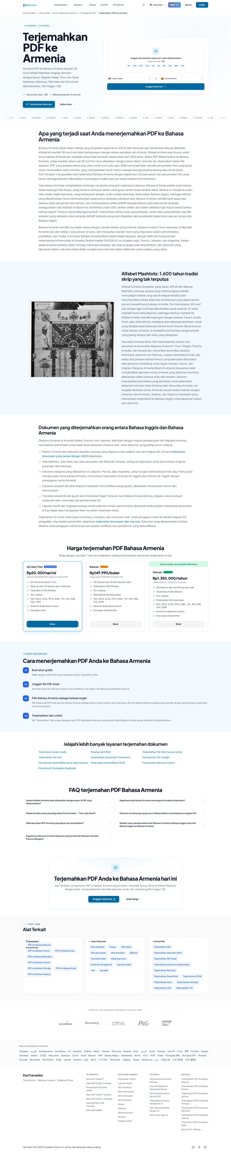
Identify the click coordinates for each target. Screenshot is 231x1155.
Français (161, 1051)
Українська (147, 1059)
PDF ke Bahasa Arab (64, 950)
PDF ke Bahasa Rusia (66, 968)
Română (202, 1055)
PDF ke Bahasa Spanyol (39, 945)
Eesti (135, 1051)
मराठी (100, 1055)
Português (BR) (173, 1055)
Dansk (96, 1051)
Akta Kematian (125, 1100)
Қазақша (65, 1055)
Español (127, 1051)
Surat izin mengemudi (101, 964)
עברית (179, 1051)
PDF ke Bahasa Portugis (39, 968)
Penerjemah (61, 5)
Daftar (202, 5)
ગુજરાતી (170, 1051)
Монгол (92, 1055)
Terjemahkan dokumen (40, 104)
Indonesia (23, 1055)
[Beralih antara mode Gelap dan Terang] (144, 5)
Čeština (87, 1051)
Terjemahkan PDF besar (165, 958)
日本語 (43, 1055)
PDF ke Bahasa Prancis (39, 950)
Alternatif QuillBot (94, 1110)
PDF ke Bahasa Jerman (39, 962)
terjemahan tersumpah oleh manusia (118, 521)
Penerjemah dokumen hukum (158, 762)
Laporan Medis (125, 1083)
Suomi (152, 1051)
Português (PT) (189, 1055)
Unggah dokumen (102, 899)
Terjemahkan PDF (162, 947)
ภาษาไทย (103, 1059)
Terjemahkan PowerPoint (166, 976)
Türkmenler (115, 1059)
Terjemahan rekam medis (52, 752)
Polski (160, 1055)
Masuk (188, 5)
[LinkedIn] (193, 1147)
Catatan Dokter (125, 1121)
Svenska (77, 1059)
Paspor (112, 947)
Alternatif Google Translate (98, 1083)
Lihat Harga (132, 899)
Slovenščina (48, 1059)
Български (60, 1051)
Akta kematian (118, 953)
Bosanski (77, 1051)
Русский (23, 1059)
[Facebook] (199, 1147)
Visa (93, 970)
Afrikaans (23, 1051)
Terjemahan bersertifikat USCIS (107, 762)
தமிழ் (86, 1059)
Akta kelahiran (97, 947)
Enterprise (118, 4)
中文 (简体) (178, 1059)
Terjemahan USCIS (126, 1079)
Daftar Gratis (66, 104)
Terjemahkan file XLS (50, 757)
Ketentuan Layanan (47, 1080)
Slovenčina (35, 1059)
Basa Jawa (54, 1055)
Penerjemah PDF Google (155, 757)
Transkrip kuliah (98, 958)
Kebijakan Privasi (65, 1080)
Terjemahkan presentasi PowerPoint (110, 757)
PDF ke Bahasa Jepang (39, 974)
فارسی (143, 1051)
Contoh (104, 4)
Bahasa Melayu (112, 1055)
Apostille (104, 970)
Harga (92, 4)
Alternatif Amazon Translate (99, 1099)
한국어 (75, 1055)
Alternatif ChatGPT (95, 1079)
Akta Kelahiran (124, 1087)
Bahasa (78, 5)
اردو (156, 1059)
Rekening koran (118, 958)
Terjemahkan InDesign (187, 982)
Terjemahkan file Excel (164, 970)
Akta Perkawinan (126, 1091)
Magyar (204, 1051)
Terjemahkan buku (163, 982)
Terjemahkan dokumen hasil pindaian (172, 964)
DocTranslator (33, 1075)
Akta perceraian (98, 953)
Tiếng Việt (165, 1059)
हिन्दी (187, 1051)
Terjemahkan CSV (162, 988)
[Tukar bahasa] (156, 78)
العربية (33, 1051)
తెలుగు (93, 1059)
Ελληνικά (116, 1051)
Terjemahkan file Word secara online (162, 752)
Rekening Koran (125, 1112)
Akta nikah (126, 947)
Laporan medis (124, 964)
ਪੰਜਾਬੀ (152, 1055)
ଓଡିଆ (145, 1055)
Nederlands (126, 1055)
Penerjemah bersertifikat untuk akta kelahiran (63, 762)
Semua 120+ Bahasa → (192, 1129)
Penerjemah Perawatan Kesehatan (57, 768)
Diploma (134, 953)
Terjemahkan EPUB (192, 976)
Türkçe (136, 1059)
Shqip (58, 1059)
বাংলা (69, 1051)
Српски (67, 1059)
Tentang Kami (29, 1080)
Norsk (137, 1055)
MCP (172, 5)
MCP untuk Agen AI (159, 1115)
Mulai (52, 624)
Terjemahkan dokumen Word (168, 953)
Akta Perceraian (125, 1096)
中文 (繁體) (190, 1059)
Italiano (34, 1055)
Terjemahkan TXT (184, 988)
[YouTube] (205, 1147)
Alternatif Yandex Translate (99, 1094)
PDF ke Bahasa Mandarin (40, 956)
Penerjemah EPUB (100, 752)
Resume (121, 1117)
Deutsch (106, 1051)
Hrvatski (195, 1051)
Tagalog (126, 1059)
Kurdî (83, 1055)
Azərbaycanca (46, 1051)
